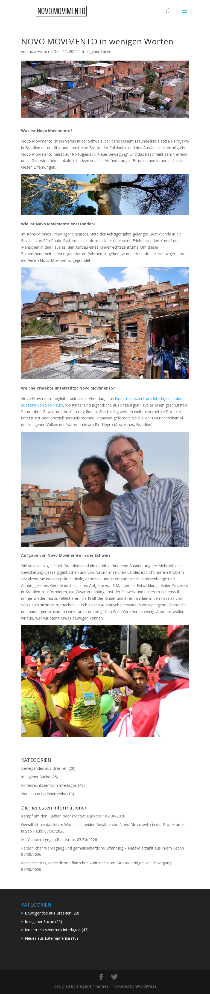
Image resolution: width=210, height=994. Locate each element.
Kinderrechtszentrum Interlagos (49, 785)
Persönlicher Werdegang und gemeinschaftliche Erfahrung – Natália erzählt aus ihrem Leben (102, 848)
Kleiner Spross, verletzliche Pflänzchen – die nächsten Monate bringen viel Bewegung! (96, 862)
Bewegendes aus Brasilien (44, 768)
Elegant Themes (92, 986)
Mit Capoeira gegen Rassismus (48, 839)
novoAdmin (39, 51)
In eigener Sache (96, 51)
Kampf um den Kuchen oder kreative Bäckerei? (62, 816)
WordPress (146, 986)
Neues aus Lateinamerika (43, 793)
